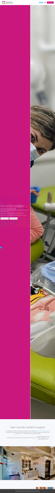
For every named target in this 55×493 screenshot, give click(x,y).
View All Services (46, 474)
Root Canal (46, 463)
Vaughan (22, 433)
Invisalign (9, 474)
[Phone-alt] (41, 2)
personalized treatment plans (22, 208)
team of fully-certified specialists (43, 430)
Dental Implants (27, 463)
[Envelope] (42, 2)
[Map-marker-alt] (39, 2)
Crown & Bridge (27, 474)
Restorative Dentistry (9, 463)
